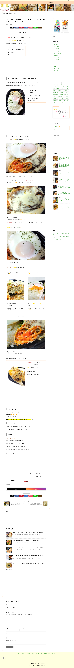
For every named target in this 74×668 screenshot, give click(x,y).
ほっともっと (57, 70)
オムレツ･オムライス (57, 82)
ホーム (5, 13)
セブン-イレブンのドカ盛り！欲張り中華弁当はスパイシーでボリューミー (64, 158)
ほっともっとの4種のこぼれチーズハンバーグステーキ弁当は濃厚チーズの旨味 (27, 547)
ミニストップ (57, 51)
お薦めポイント (11, 52)
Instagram (55, 128)
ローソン (56, 48)
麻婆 (62, 102)
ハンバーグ (33, 473)
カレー (63, 82)
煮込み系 (66, 94)
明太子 (54, 90)
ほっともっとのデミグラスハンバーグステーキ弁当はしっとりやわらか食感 (64, 187)
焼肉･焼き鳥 (55, 94)
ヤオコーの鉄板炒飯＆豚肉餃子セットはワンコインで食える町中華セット (26, 540)
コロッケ (67, 82)
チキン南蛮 (60, 84)
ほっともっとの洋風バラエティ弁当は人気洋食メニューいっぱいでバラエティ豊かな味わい (64, 180)
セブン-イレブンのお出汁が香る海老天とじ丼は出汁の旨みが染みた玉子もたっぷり (28, 563)
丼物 (37, 473)
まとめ (9, 54)
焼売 (66, 92)
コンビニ (55, 44)
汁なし (60, 90)
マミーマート (57, 62)
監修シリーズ (55, 98)
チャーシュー (66, 84)
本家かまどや (57, 71)
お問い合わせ (69, 0)
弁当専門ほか (56, 68)
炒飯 (62, 92)
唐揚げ (58, 88)
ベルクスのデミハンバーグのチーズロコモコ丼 (15, 49)
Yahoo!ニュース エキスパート (59, 129)
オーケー (56, 60)
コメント (7, 616)
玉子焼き (60, 96)
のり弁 (60, 80)
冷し (54, 88)
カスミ (55, 64)
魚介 (68, 100)
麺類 (54, 102)
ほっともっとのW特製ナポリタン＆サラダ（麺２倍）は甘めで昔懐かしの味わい (64, 199)
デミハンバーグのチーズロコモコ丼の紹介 (16, 51)
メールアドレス (23, 628)
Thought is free (43, 665)
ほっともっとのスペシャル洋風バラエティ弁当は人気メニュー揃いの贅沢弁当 (64, 172)
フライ (64, 86)
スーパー (9, 13)
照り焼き (61, 94)
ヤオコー (56, 57)
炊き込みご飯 (55, 92)
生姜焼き (66, 96)
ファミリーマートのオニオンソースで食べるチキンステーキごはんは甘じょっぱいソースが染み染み (64, 207)
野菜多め (60, 100)
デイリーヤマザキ (57, 53)
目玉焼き (40, 473)
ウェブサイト (8, 633)
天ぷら (62, 88)
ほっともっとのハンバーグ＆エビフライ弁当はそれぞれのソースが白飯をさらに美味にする (64, 165)
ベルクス (14, 13)
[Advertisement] (26, 66)
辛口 (67, 98)
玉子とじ (55, 96)
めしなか (43, 476)
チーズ (44, 473)
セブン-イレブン (57, 46)
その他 (55, 66)
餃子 (64, 100)
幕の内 (67, 88)
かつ (54, 80)
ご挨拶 (65, 0)
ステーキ (55, 84)
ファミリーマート (58, 49)
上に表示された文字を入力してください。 (13, 640)
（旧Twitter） (56, 126)
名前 (7, 628)
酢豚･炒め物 (55, 100)
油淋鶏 (66, 90)
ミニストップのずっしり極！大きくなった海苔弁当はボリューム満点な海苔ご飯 (28, 532)
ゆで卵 (65, 80)
